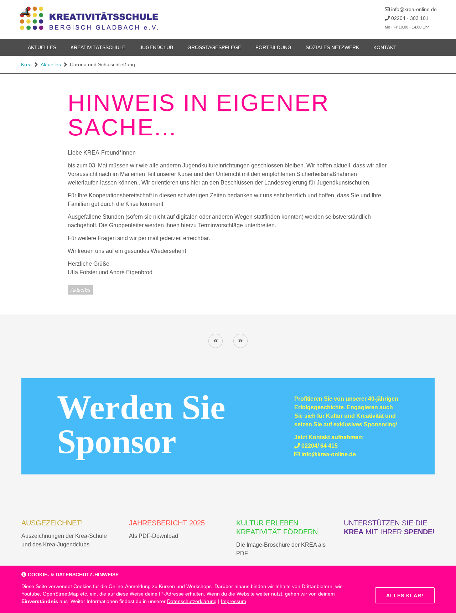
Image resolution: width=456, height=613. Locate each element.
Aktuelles (42, 47)
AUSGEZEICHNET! (52, 523)
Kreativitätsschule (98, 47)
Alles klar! (405, 595)
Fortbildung (273, 47)
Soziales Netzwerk (332, 47)
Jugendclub (156, 47)
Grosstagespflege (214, 47)
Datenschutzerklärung (192, 601)
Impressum (233, 601)
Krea (26, 64)
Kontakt (385, 47)
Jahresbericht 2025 (167, 523)
